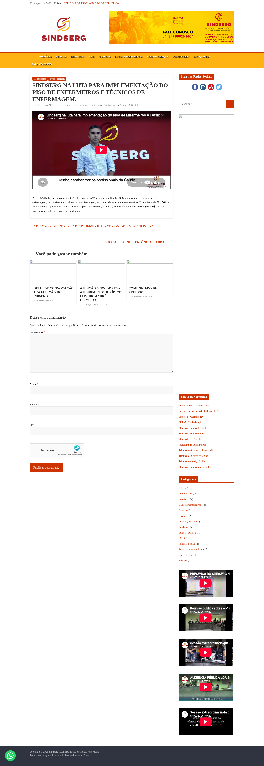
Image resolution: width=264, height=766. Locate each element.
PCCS (182, 538)
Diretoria (78, 56)
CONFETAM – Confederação (194, 405)
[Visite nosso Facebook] (194, 84)
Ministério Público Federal (192, 428)
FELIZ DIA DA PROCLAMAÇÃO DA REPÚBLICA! (92, 3)
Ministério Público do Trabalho (195, 467)
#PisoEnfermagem (110, 105)
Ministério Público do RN (192, 433)
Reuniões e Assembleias (191, 549)
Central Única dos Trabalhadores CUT (198, 411)
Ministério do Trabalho (190, 439)
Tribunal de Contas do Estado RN (196, 450)
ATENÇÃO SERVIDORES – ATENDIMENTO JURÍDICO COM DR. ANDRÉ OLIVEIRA (92, 226)
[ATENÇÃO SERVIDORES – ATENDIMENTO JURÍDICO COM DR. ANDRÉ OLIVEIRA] (101, 262)
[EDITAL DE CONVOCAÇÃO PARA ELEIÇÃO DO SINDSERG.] (53, 262)
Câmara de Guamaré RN (191, 416)
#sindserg (124, 105)
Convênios (184, 499)
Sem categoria (186, 555)
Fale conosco (42, 64)
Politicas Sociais (187, 544)
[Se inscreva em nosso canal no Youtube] (210, 84)
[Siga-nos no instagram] (202, 84)
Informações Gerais (188, 521)
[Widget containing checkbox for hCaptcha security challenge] (57, 450)
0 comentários (81, 105)
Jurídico (183, 527)
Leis (92, 56)
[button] (10, 755)
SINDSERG (134, 105)
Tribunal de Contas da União (193, 456)
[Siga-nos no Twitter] (218, 84)
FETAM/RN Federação (190, 422)
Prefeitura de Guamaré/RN (192, 444)
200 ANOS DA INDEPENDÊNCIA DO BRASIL (139, 242)
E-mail (34, 404)
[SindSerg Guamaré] (33, 56)
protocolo (181, 56)
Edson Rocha (65, 105)
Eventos (183, 510)
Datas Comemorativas (190, 504)
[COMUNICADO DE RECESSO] (150, 262)
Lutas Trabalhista (57, 79)
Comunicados (40, 79)
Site (32, 424)
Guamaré (183, 516)
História (45, 56)
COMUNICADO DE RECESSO (142, 290)
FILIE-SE (61, 56)
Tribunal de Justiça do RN (192, 461)
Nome (34, 384)
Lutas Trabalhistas (129, 56)
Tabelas (104, 56)
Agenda (182, 488)
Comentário (37, 332)
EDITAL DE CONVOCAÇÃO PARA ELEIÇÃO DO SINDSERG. (52, 292)
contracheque (158, 56)
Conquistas (202, 56)
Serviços (183, 560)
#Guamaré (96, 105)
